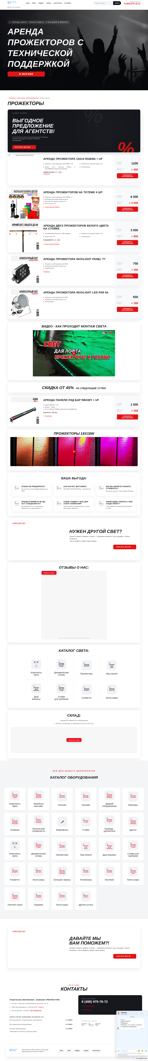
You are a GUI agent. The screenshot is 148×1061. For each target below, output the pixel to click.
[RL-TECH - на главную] (14, 1050)
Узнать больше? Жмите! (52, 207)
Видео (41, 3)
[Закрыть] (145, 1013)
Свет (34, 3)
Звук (28, 3)
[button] (74, 353)
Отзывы (67, 3)
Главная (12, 98)
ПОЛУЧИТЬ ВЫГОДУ (22, 147)
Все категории (15, 7)
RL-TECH (88, 1009)
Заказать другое (123, 547)
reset (141, 1013)
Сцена (48, 3)
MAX (60, 172)
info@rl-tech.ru (90, 1006)
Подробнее (46, 174)
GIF (142, 1050)
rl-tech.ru (41, 1007)
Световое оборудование (27, 98)
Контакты (58, 3)
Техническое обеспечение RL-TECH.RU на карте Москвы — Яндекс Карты (74, 638)
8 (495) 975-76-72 (132, 3)
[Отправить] (145, 1050)
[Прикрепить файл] (118, 1050)
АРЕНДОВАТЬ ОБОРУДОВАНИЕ (127, 175)
